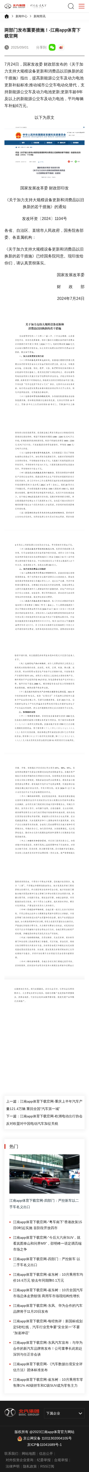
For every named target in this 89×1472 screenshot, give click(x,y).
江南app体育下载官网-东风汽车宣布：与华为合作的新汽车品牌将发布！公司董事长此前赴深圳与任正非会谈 (48, 1348)
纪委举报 (44, 1460)
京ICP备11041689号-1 (44, 1445)
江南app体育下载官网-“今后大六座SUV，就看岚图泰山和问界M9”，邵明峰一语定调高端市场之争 (47, 1243)
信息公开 (46, 1453)
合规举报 (61, 1460)
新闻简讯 (39, 16)
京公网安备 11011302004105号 (47, 1438)
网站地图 (29, 1453)
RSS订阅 (47, 1466)
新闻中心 (21, 16)
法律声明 (13, 1466)
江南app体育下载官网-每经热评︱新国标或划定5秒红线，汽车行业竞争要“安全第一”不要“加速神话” (48, 1327)
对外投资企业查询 (19, 1460)
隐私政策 (30, 1466)
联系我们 (11, 1453)
